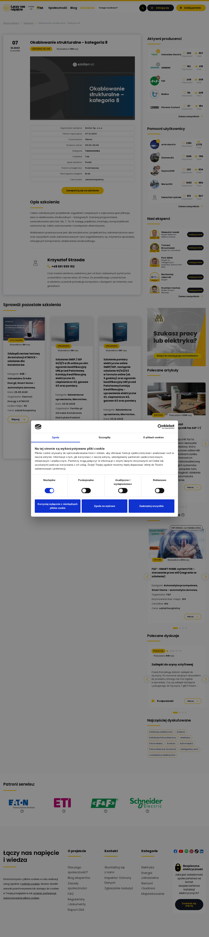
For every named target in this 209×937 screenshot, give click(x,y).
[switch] (86, 490)
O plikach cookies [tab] (153, 437)
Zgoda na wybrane (104, 506)
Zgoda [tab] (55, 437)
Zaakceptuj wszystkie (151, 506)
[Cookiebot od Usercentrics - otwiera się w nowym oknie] (160, 426)
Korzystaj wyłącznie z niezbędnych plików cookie (58, 506)
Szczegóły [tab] (105, 437)
